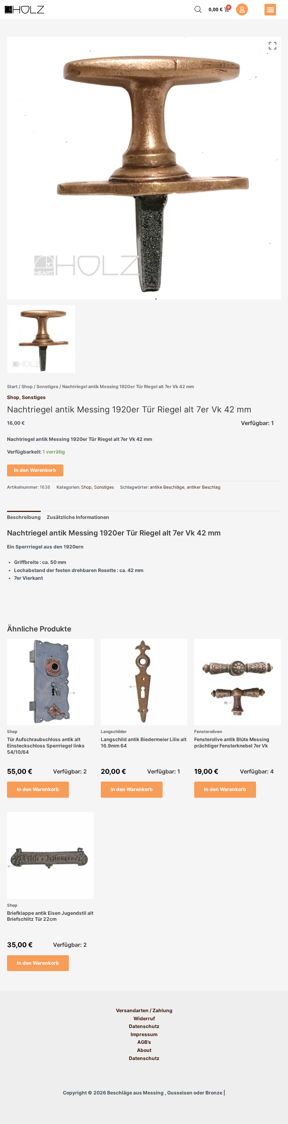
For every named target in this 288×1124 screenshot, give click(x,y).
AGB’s (144, 1042)
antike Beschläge (167, 487)
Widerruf (144, 1018)
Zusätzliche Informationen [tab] (78, 517)
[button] (270, 9)
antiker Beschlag (204, 487)
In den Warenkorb (35, 470)
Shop (27, 386)
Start (12, 386)
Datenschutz (144, 1026)
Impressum (144, 1034)
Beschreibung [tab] (24, 517)
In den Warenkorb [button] (38, 789)
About (144, 1050)
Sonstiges (47, 386)
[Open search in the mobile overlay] (198, 9)
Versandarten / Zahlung (144, 1010)
